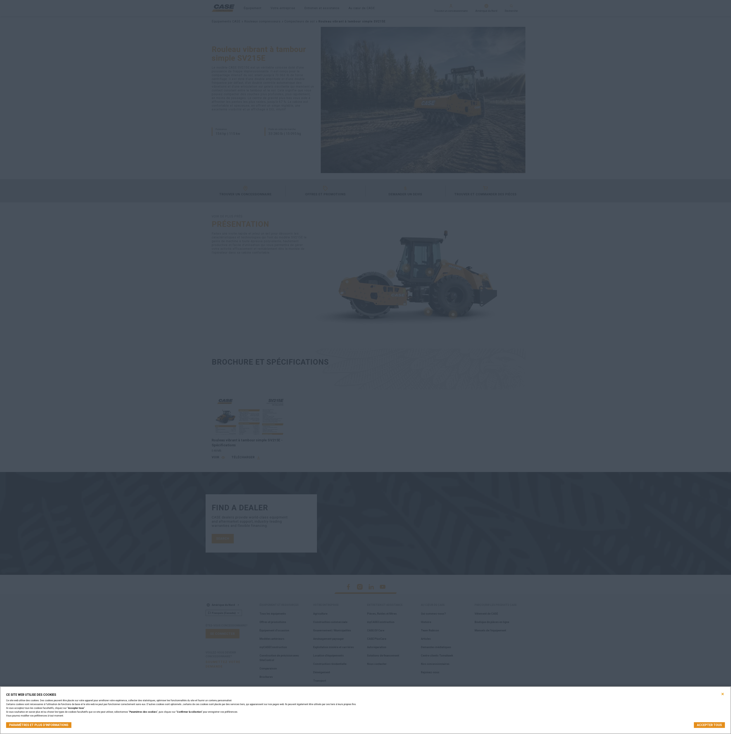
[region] (365, 710)
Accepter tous (709, 725)
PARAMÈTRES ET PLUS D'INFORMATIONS (38, 725)
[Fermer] (722, 694)
